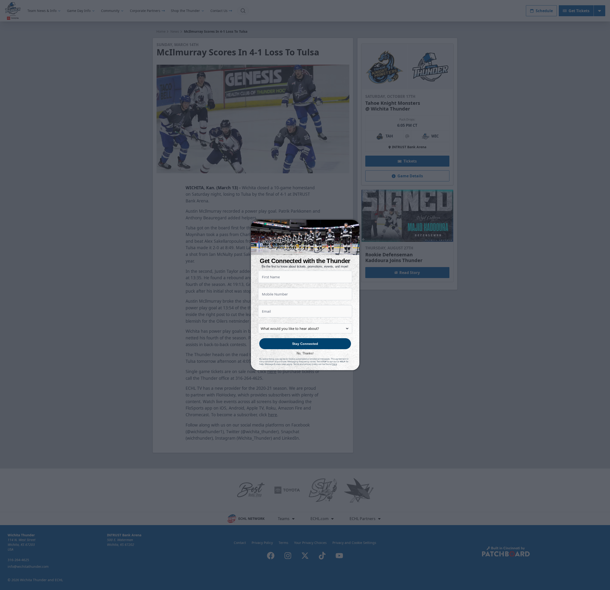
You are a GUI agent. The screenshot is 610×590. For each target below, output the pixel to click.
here (334, 364)
